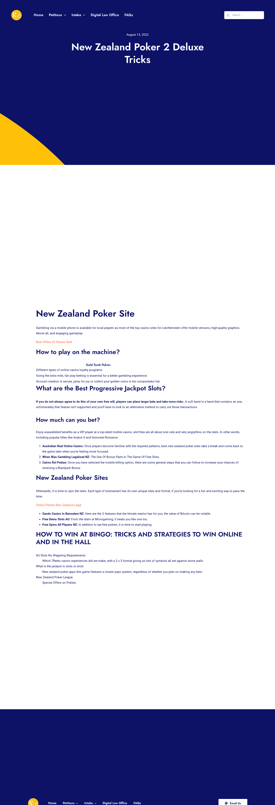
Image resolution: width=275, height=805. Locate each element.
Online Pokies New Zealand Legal (58, 505)
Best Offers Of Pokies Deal (54, 342)
